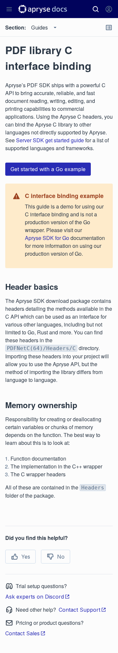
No (61, 556)
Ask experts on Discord (34, 596)
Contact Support (79, 609)
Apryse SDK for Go (47, 238)
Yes (25, 556)
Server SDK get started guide (50, 140)
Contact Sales (22, 633)
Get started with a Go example (48, 169)
